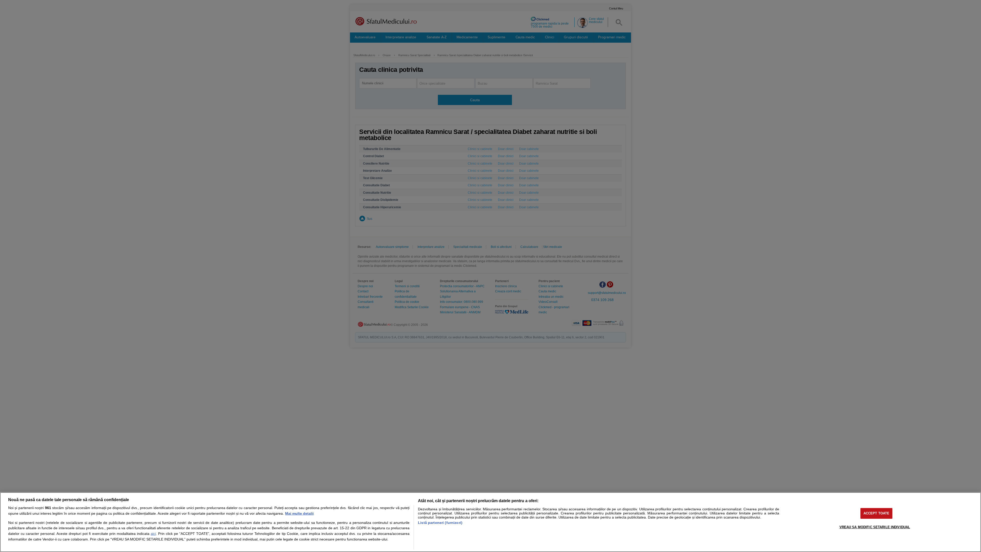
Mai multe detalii (299, 513)
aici (153, 534)
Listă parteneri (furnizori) (440, 523)
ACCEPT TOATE (876, 513)
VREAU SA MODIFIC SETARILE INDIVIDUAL (874, 527)
